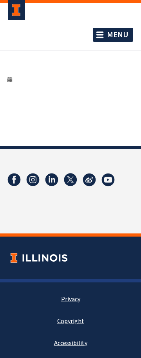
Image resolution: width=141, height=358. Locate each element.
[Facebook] (14, 179)
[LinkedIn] (51, 179)
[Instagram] (33, 179)
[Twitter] (70, 179)
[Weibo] (89, 179)
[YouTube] (108, 179)
